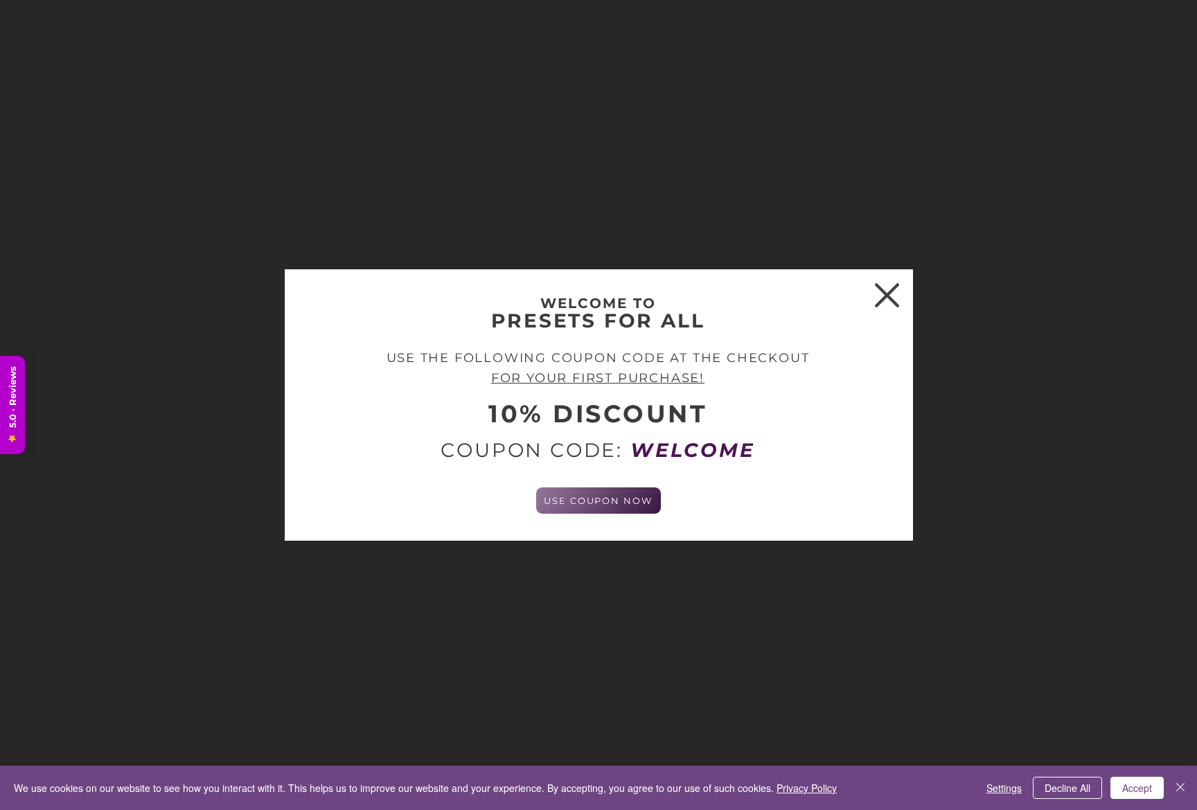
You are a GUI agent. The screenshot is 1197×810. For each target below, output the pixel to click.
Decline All (1067, 788)
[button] (887, 295)
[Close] (1180, 788)
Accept (1137, 788)
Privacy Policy (807, 788)
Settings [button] (1004, 788)
